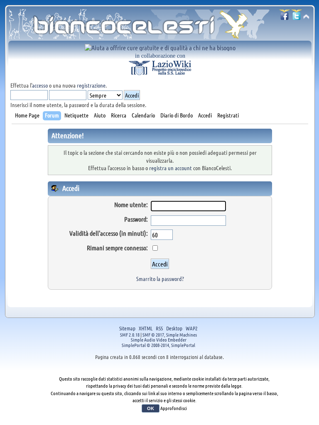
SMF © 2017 (153, 334)
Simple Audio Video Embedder (158, 339)
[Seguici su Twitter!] (296, 17)
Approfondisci (173, 408)
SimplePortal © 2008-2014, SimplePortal (158, 345)
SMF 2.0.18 (130, 334)
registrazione (91, 85)
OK (150, 408)
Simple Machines (181, 334)
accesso (40, 85)
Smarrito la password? (160, 278)
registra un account (170, 167)
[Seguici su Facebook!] (284, 17)
